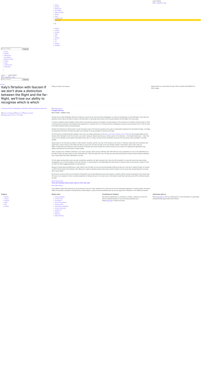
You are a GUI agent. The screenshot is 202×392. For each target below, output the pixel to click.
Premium (57, 45)
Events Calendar (60, 197)
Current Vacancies (60, 208)
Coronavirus (4, 108)
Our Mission (58, 200)
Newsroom (58, 8)
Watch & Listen (59, 12)
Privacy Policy (59, 204)
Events (57, 14)
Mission (57, 7)
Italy (15, 108)
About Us (57, 214)
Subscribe (58, 20)
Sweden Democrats (41, 108)
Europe (57, 43)
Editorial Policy (59, 215)
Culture (57, 30)
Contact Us (58, 210)
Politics (57, 28)
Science (57, 32)
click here (109, 200)
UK (56, 40)
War (56, 36)
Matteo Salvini (21, 108)
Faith (56, 34)
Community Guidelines (61, 206)
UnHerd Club (59, 18)
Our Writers (58, 10)
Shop (56, 16)
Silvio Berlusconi (30, 108)
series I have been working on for (116, 134)
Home (56, 5)
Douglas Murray (58, 110)
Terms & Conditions (61, 202)
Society (57, 38)
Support (57, 212)
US (56, 41)
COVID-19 (11, 108)
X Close (2, 84)
